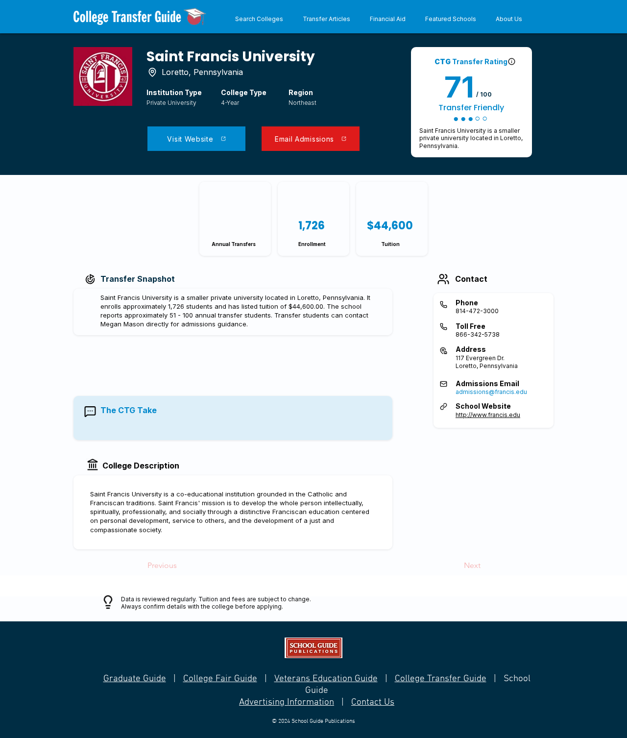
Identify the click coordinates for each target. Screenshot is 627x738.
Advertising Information (286, 702)
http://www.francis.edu (488, 414)
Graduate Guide (134, 679)
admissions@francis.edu (491, 391)
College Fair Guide (220, 679)
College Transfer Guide (440, 679)
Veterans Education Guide (326, 679)
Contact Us (372, 702)
